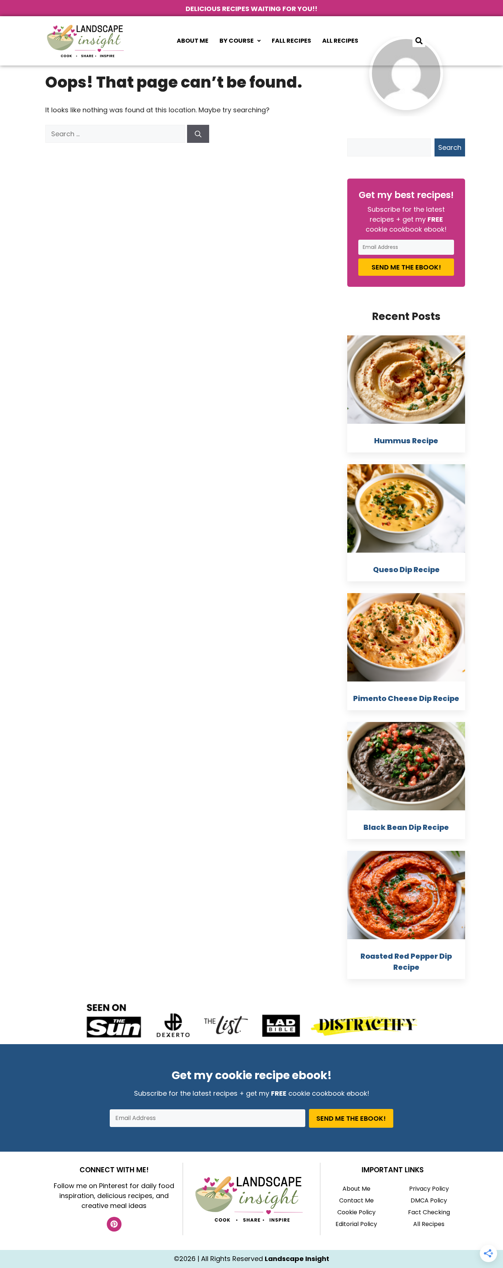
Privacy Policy (429, 1188)
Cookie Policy (356, 1212)
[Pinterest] (114, 1224)
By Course (236, 40)
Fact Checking (429, 1212)
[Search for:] (116, 133)
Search (449, 147)
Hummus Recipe (406, 441)
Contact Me (356, 1200)
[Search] (198, 134)
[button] (240, 40)
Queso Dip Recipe (406, 569)
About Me (192, 40)
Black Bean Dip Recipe (406, 827)
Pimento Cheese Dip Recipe (406, 698)
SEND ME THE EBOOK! (406, 267)
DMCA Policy (429, 1200)
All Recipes (340, 40)
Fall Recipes (291, 40)
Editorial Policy (356, 1224)
